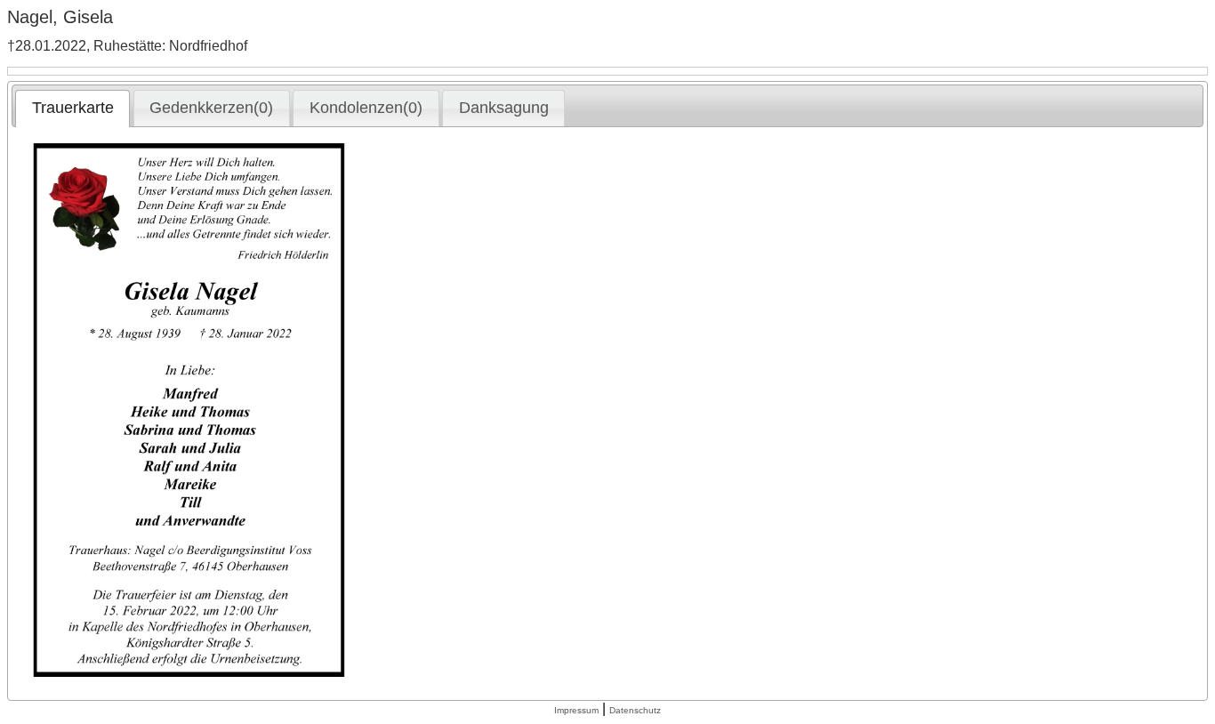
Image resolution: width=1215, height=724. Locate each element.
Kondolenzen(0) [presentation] (366, 108)
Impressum (576, 710)
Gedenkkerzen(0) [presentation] (211, 108)
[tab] (72, 108)
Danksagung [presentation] (504, 108)
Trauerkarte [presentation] (73, 108)
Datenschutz (635, 710)
